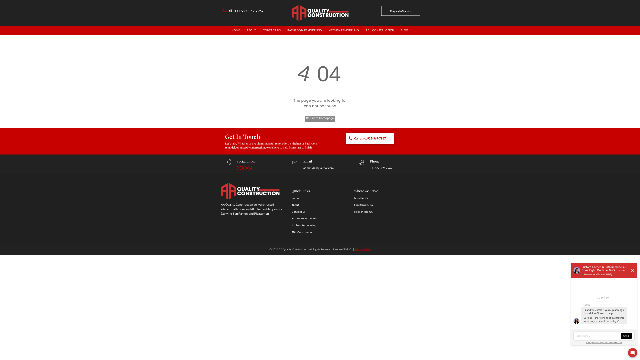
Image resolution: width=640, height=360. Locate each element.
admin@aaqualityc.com (318, 168)
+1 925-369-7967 (381, 168)
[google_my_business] (249, 168)
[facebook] (239, 168)
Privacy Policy (362, 249)
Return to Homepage (320, 118)
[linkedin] (244, 168)
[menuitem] (235, 30)
